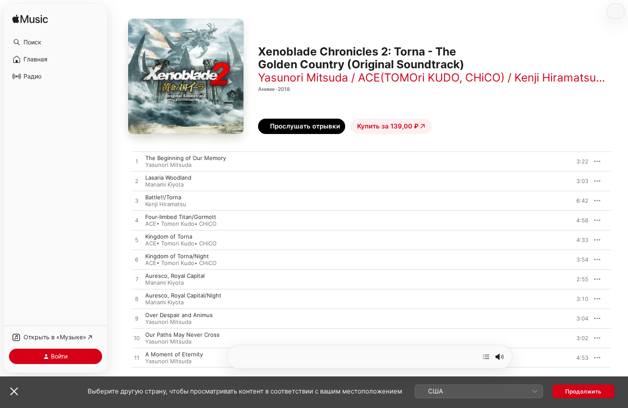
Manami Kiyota (164, 184)
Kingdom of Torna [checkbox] (168, 236)
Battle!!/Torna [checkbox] (163, 197)
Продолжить (583, 391)
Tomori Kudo (177, 223)
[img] (30, 19)
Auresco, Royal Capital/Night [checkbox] (183, 295)
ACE (150, 223)
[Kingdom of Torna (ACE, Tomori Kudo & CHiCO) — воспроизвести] (136, 240)
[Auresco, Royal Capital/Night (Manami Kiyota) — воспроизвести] (136, 299)
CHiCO (208, 223)
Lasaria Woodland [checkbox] (168, 177)
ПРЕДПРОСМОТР (570, 161)
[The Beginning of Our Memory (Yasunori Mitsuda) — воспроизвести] (136, 162)
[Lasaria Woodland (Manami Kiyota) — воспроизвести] (136, 181)
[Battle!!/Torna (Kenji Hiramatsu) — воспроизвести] (136, 201)
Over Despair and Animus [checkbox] (179, 315)
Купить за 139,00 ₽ (388, 126)
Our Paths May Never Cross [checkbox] (182, 334)
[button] (55, 42)
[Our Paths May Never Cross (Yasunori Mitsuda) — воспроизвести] (136, 338)
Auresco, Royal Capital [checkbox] (175, 275)
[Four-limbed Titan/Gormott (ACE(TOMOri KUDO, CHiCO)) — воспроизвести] (136, 220)
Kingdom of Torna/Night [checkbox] (177, 256)
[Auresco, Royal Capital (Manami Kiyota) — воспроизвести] (136, 279)
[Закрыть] (14, 391)
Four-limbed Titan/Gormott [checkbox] (180, 216)
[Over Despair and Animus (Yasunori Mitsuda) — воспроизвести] (136, 319)
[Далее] (486, 357)
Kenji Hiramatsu (165, 204)
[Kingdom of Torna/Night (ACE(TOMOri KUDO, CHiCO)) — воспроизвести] (136, 260)
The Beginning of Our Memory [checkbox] (185, 157)
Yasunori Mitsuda (168, 164)
